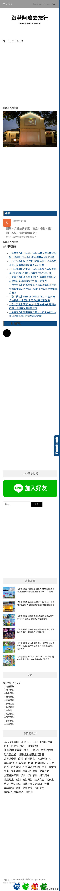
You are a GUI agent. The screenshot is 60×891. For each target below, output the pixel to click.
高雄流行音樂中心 (14, 792)
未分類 (9, 710)
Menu (9, 4)
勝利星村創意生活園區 (31, 754)
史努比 (50, 763)
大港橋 (52, 767)
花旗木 (50, 779)
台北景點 (10, 693)
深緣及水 (9, 779)
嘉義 (6, 767)
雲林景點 (10, 721)
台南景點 (10, 697)
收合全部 (16, 683)
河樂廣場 (44, 775)
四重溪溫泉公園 (31, 767)
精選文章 (39, 779)
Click (57, 445)
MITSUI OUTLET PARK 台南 (36, 742)
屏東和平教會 (30, 771)
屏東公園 (16, 771)
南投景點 (10, 686)
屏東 (6, 771)
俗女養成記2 (10, 754)
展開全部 (7, 683)
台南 (30, 763)
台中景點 (10, 690)
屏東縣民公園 (11, 775)
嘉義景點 (10, 700)
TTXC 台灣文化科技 (15, 746)
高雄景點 (10, 724)
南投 (20, 758)
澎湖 (18, 779)
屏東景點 (10, 703)
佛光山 (27, 750)
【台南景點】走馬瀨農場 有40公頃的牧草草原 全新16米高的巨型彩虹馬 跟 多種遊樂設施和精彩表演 (33, 289)
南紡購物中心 (44, 758)
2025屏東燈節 (11, 742)
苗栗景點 (10, 717)
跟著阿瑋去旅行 (30, 18)
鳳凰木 (29, 792)
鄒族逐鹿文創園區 (32, 784)
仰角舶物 (33, 746)
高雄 (18, 788)
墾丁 (44, 767)
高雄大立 (27, 788)
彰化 (23, 775)
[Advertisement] (30, 76)
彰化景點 (10, 707)
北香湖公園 (10, 758)
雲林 (46, 784)
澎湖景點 (10, 714)
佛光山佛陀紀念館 (43, 750)
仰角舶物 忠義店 (13, 750)
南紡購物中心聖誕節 (15, 763)
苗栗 (6, 784)
